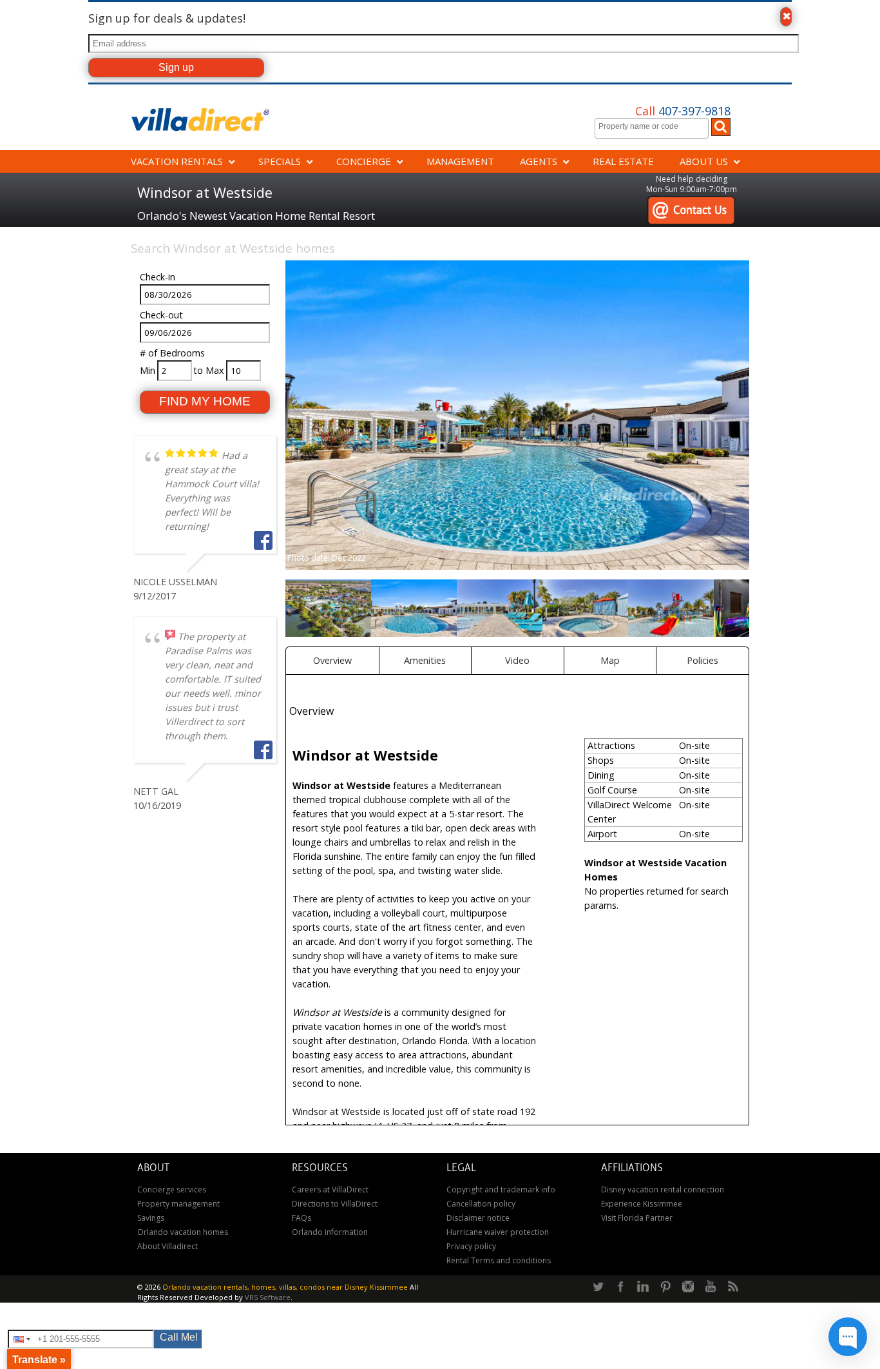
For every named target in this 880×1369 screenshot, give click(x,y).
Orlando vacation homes (182, 1232)
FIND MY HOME (205, 401)
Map (610, 660)
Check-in (157, 277)
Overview (332, 660)
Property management (178, 1203)
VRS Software (268, 1297)
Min (147, 370)
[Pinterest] (665, 1287)
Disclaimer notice (478, 1217)
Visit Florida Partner (637, 1217)
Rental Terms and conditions (498, 1260)
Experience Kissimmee (641, 1203)
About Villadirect (167, 1246)
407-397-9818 (683, 111)
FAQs (301, 1217)
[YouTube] (710, 1287)
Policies (702, 660)
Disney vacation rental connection (662, 1189)
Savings (150, 1217)
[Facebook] (620, 1287)
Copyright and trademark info (500, 1189)
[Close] (786, 16)
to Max (208, 370)
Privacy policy (471, 1246)
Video (517, 660)
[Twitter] (597, 1287)
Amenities (425, 660)
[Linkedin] (643, 1287)
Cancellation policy (480, 1203)
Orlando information (330, 1232)
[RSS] (733, 1287)
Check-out (161, 315)
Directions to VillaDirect (335, 1203)
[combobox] (652, 128)
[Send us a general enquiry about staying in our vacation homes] (691, 202)
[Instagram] (688, 1287)
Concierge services (171, 1189)
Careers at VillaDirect (330, 1189)
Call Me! (179, 1337)
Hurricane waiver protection (497, 1232)
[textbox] (654, 126)
